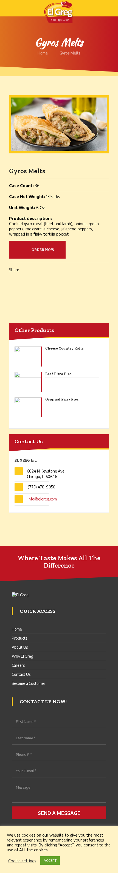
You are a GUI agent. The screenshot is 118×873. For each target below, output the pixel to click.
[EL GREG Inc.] (59, 8)
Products (19, 638)
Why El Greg (22, 656)
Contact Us (21, 674)
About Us (20, 647)
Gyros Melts (70, 53)
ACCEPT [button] (50, 860)
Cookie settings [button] (22, 860)
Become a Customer (28, 683)
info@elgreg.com (42, 499)
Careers (18, 665)
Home (43, 53)
